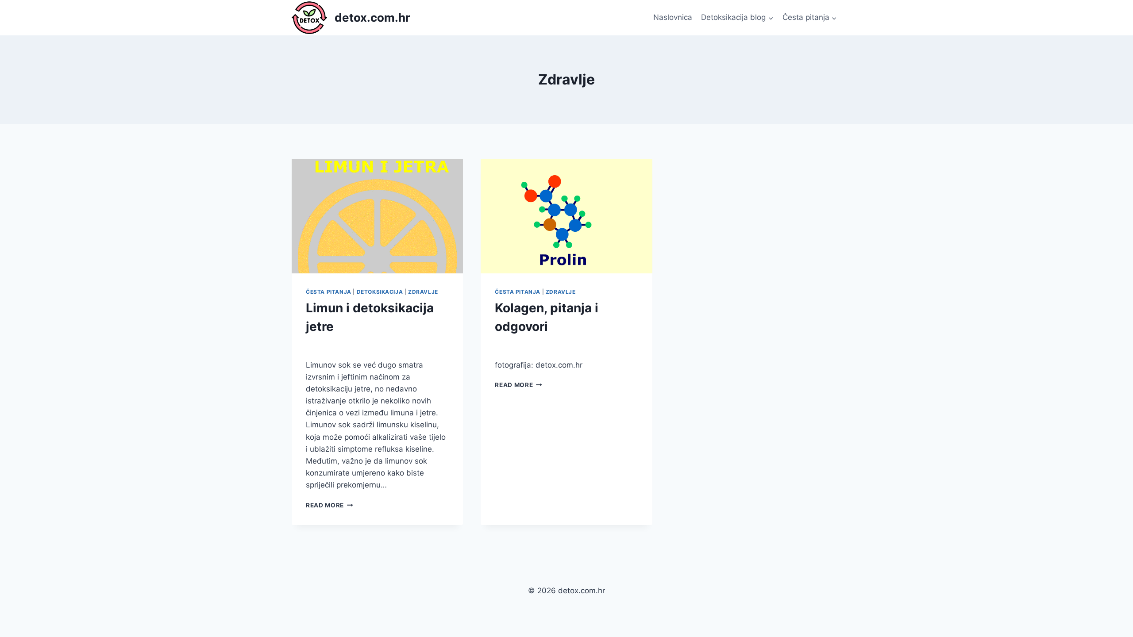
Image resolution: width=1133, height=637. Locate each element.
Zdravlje (423, 291)
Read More (329, 505)
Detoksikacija (380, 291)
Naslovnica (672, 17)
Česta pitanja (328, 291)
